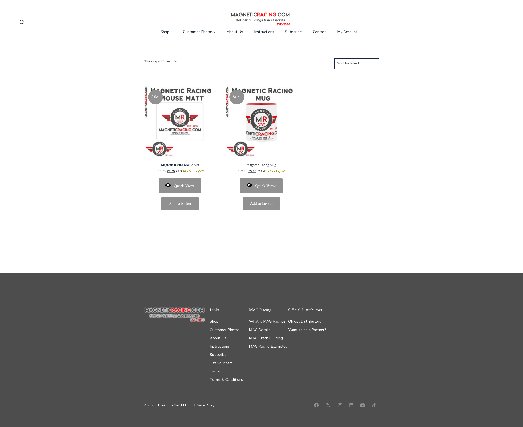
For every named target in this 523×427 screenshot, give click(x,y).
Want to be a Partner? (307, 329)
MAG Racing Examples (268, 346)
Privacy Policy (204, 405)
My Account (347, 31)
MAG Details (259, 329)
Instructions (264, 31)
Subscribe (293, 31)
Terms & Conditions (226, 379)
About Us (235, 31)
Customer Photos (198, 31)
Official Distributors (304, 321)
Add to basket (180, 203)
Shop (165, 31)
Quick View (184, 186)
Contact (319, 31)
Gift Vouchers (221, 363)
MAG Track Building (266, 338)
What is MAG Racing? (267, 321)
